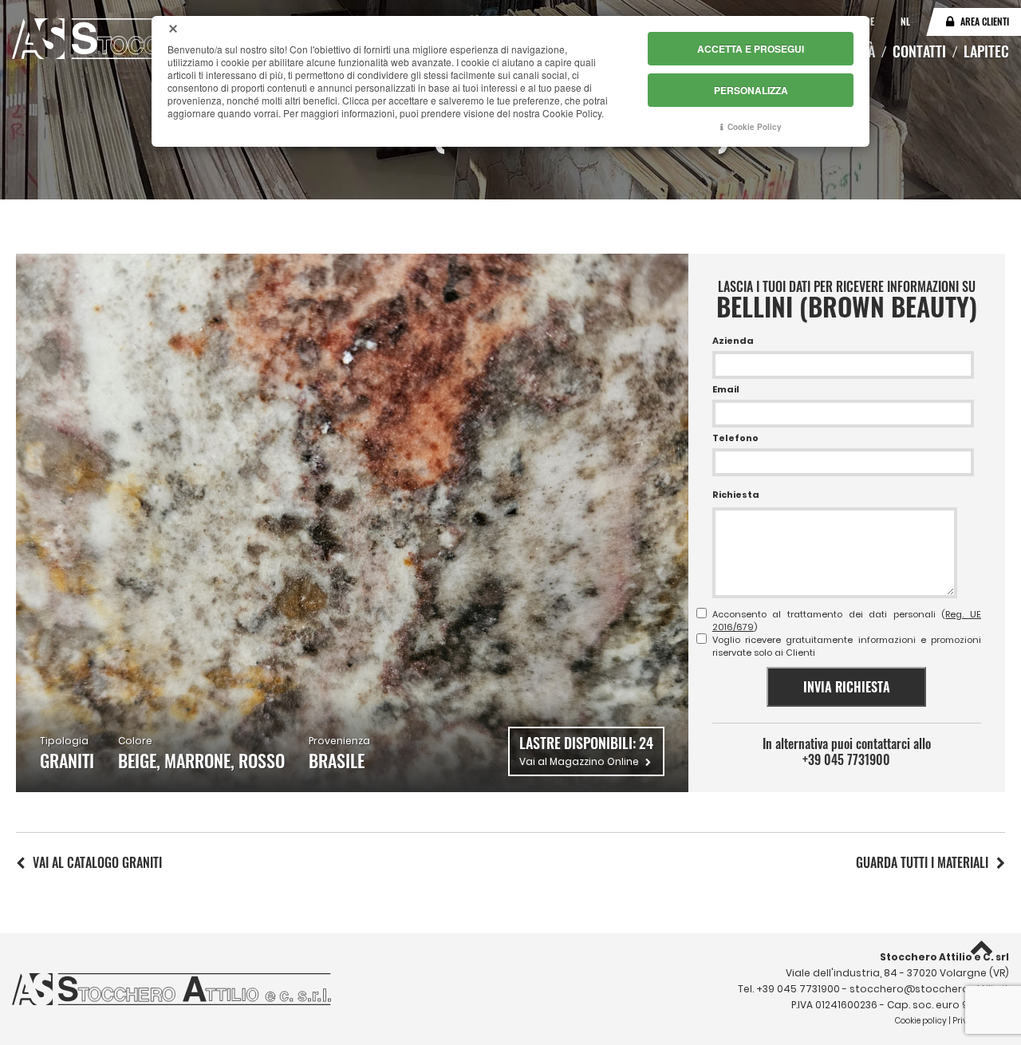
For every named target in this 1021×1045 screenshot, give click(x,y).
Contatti (919, 51)
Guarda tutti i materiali (922, 862)
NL (905, 21)
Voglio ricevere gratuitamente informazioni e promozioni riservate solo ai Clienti (846, 646)
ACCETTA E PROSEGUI (750, 48)
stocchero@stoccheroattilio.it (929, 989)
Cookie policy (921, 1021)
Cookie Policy (754, 127)
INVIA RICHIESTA (846, 686)
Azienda (733, 340)
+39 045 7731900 (846, 759)
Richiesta (735, 494)
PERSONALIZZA (751, 90)
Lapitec (986, 51)
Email (725, 389)
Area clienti (984, 21)
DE (871, 21)
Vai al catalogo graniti (97, 862)
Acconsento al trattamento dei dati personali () (846, 620)
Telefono (735, 438)
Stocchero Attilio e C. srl (944, 957)
